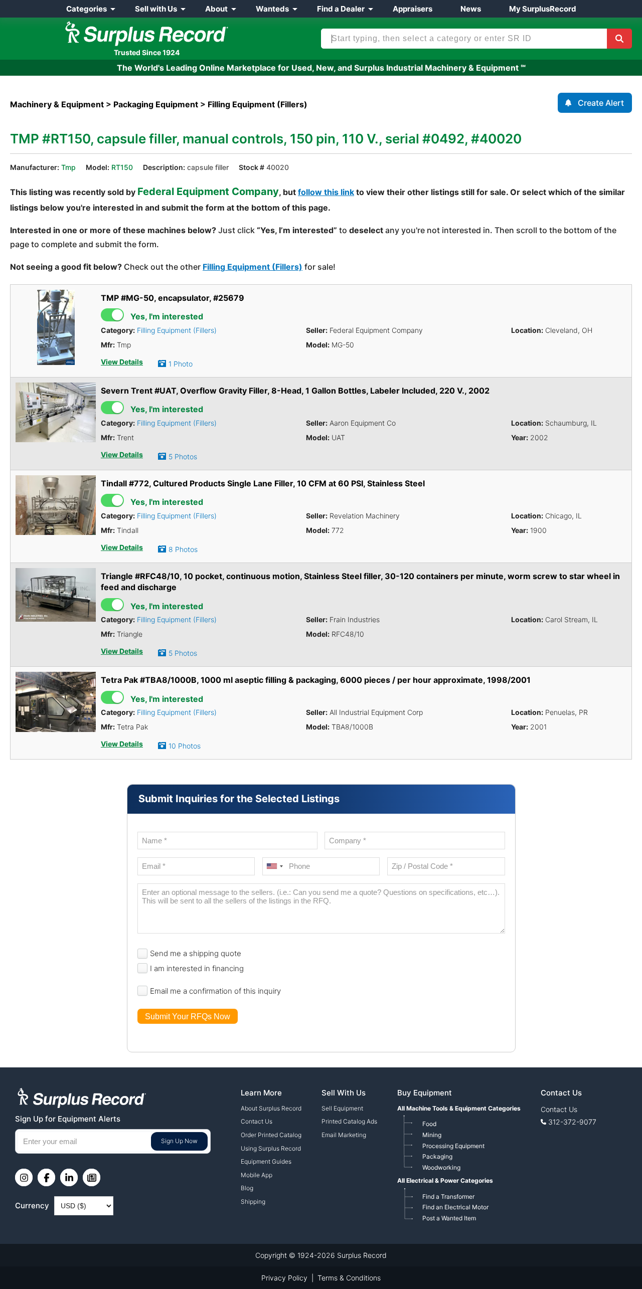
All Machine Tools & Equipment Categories (459, 1108)
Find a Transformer (448, 1196)
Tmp (68, 167)
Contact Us (256, 1121)
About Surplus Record (271, 1108)
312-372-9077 (572, 1122)
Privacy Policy (284, 1277)
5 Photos (183, 456)
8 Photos (183, 549)
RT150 (122, 167)
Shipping (253, 1201)
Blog (247, 1188)
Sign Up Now (179, 1141)
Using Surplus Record (271, 1148)
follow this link (326, 192)
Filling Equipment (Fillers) (252, 267)
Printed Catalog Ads (349, 1121)
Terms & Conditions (349, 1277)
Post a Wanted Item (449, 1218)
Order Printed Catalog (271, 1135)
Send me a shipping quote (195, 953)
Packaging (437, 1156)
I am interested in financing (197, 968)
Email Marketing (344, 1135)
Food (429, 1124)
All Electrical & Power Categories (445, 1180)
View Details (122, 361)
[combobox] (274, 866)
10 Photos (185, 746)
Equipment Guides (266, 1161)
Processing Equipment (453, 1146)
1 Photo (181, 363)
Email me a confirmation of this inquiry (215, 991)
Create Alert (601, 103)
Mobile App (256, 1175)
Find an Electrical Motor (455, 1207)
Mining (431, 1135)
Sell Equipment (342, 1108)
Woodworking (441, 1167)
